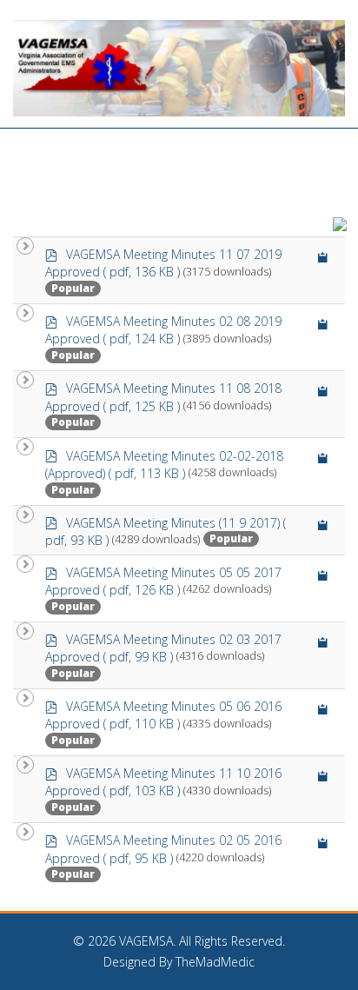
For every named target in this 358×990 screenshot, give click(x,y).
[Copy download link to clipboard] (323, 257)
